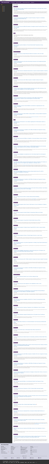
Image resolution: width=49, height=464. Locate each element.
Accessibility (31, 447)
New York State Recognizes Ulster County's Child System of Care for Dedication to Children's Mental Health (30, 205)
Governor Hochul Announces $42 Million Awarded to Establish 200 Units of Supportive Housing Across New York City (30, 354)
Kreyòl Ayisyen (22, 462)
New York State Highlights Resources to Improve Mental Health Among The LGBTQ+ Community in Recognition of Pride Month (29, 172)
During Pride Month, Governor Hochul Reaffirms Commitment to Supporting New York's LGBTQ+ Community (29, 106)
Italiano (26, 462)
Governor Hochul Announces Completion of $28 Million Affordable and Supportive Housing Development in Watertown (29, 180)
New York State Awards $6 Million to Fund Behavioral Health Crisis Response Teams (28, 381)
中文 (9, 462)
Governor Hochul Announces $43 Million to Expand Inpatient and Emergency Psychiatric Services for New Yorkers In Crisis (29, 420)
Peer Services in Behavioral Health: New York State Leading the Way (26, 276)
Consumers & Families (19, 2)
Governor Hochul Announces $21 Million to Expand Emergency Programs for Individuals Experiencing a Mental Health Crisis (29, 18)
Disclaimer (2, 450)
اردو (36, 462)
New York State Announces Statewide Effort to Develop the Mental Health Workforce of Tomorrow (29, 411)
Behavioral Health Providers (26, 2)
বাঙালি (16, 462)
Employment (32, 2)
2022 (4, 10)
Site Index (31, 454)
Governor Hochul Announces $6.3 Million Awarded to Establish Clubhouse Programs (28, 79)
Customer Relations (13, 447)
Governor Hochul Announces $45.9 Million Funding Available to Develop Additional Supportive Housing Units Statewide (30, 114)
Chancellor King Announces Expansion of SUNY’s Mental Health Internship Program (28, 388)
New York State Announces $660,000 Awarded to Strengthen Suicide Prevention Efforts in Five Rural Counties (30, 27)
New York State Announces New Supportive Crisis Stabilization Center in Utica (27, 283)
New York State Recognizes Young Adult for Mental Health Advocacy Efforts (27, 220)
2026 (4, 6)
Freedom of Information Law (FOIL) (33, 450)
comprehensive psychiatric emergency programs (40, 423)
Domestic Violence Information (24, 450)
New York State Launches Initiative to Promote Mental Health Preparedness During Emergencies (28, 45)
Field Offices (12, 453)
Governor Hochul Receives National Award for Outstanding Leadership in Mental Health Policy (30, 336)
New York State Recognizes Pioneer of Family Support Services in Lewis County (28, 235)
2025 (4, 7)
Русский (12, 462)
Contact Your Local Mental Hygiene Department (24, 449)
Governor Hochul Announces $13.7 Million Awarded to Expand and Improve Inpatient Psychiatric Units (31, 259)
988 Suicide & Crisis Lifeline (24, 447)
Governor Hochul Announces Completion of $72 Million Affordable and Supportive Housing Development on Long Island (29, 130)
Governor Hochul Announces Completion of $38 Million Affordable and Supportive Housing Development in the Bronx (29, 268)
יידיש (14, 462)
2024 (4, 8)
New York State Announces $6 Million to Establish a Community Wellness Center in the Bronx (30, 138)
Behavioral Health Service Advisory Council (4, 449)
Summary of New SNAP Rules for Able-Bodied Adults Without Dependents (27, 329)
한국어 (18, 462)
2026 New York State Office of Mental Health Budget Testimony (25, 404)
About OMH (13, 2)
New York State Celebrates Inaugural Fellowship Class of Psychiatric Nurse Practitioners (29, 314)
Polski (31, 462)
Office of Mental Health (5, 2)
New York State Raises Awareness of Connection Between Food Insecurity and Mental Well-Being (30, 322)
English (4, 462)
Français (33, 462)
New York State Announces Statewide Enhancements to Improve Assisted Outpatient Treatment (30, 70)
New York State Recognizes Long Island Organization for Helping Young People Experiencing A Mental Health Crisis (30, 243)
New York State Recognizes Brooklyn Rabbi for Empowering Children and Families (28, 212)
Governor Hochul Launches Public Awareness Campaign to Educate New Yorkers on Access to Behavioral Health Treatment (30, 372)
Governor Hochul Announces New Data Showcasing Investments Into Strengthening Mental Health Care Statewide (30, 62)
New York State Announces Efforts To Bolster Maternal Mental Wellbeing (26, 196)
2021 (4, 11)
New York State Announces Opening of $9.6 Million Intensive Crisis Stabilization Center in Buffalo (29, 429)
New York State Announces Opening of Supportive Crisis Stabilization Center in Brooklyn (29, 307)
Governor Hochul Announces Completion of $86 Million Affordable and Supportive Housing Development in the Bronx (29, 364)
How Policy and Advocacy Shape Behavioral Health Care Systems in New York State (29, 53)
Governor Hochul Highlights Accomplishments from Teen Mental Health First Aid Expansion (30, 154)
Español (7, 462)
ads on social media (36, 48)
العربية (28, 462)
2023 (4, 9)
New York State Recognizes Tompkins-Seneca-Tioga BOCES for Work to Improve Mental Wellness (29, 228)
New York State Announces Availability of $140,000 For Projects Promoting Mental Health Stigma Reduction (29, 300)
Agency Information (3, 447)
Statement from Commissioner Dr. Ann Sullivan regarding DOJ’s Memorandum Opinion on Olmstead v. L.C (29, 122)
